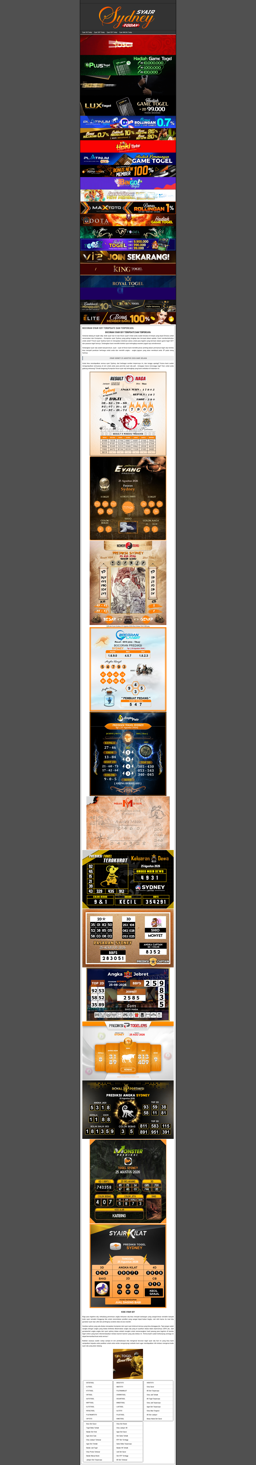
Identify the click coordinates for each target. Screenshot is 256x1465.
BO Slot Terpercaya (153, 1391)
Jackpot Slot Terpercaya (94, 1460)
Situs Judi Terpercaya (153, 1403)
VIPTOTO (89, 1419)
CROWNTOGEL (121, 1395)
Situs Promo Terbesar (93, 1452)
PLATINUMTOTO (91, 1415)
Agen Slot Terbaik (92, 1444)
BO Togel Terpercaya (153, 1399)
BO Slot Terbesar (121, 1460)
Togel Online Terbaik (92, 1428)
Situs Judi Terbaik (152, 1395)
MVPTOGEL (90, 1403)
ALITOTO (119, 1411)
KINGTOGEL (120, 1419)
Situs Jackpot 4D (121, 1428)
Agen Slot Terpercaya (153, 1407)
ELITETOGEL (90, 1407)
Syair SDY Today (112, 32)
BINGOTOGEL (120, 1403)
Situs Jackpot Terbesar (93, 1440)
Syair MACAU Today (125, 32)
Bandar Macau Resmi (92, 1456)
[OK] (128, 1364)
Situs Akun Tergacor (153, 1411)
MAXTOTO (119, 1387)
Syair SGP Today (99, 32)
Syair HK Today (87, 32)
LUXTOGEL (119, 1407)
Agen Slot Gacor (121, 1432)
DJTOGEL (89, 1387)
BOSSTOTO (120, 1383)
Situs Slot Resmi (121, 1424)
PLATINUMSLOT (121, 1391)
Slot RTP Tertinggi (122, 1456)
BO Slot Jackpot (152, 1415)
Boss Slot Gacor (91, 1424)
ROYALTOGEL (90, 1411)
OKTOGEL (89, 1395)
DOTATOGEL (90, 1383)
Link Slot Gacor (121, 1452)
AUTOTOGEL (90, 1399)
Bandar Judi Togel (92, 1448)
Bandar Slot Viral (91, 1432)
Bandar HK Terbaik (122, 1448)
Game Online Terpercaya (124, 1444)
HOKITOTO (150, 1383)
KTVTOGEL (89, 1391)
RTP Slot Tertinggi (122, 1440)
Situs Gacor (150, 1387)
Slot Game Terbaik (122, 1436)
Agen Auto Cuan (91, 1436)
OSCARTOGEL (120, 1399)
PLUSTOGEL (120, 1415)
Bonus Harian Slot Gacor (154, 1419)
